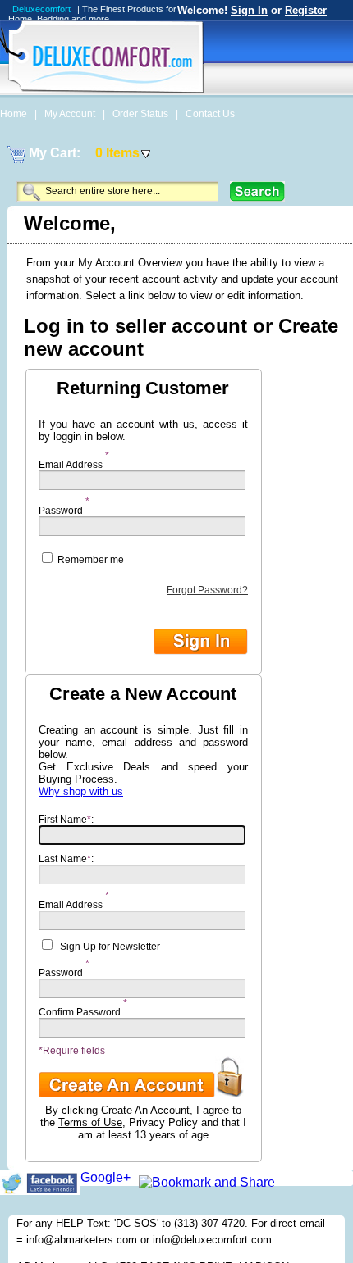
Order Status (141, 114)
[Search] (257, 191)
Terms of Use (90, 1122)
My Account (71, 114)
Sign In (249, 10)
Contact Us (210, 114)
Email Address (71, 460)
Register (306, 10)
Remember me (89, 560)
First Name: (66, 819)
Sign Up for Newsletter (110, 946)
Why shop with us (81, 791)
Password (61, 506)
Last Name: (66, 859)
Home (15, 114)
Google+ (105, 1177)
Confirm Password (80, 1008)
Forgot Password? (207, 590)
